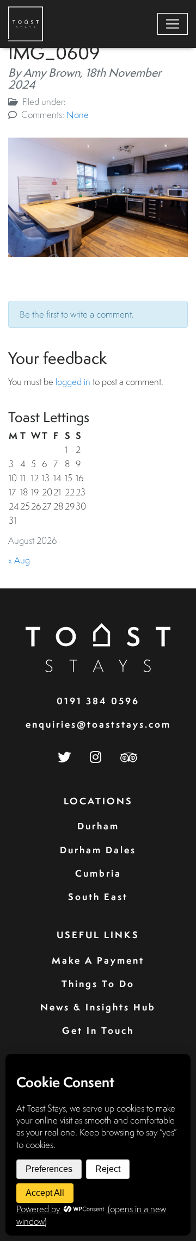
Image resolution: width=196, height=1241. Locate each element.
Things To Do (98, 983)
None (77, 114)
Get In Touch (98, 1030)
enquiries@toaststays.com (98, 724)
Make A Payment (98, 960)
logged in (73, 381)
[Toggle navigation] (172, 24)
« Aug (19, 560)
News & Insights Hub (98, 1007)
